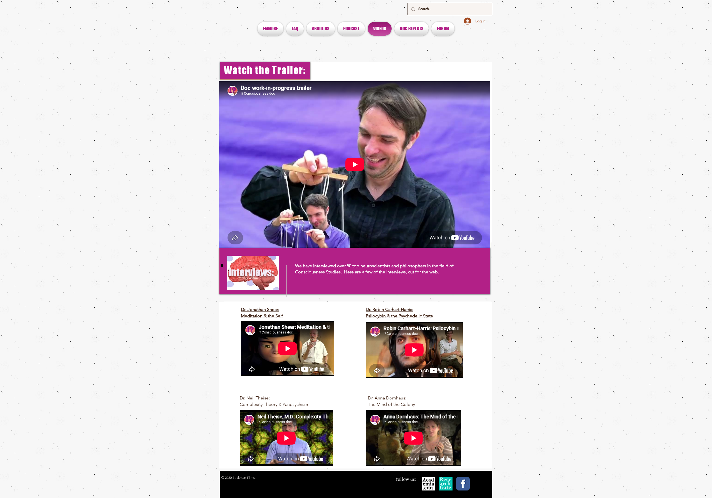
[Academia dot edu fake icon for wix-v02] (428, 483)
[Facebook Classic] (463, 483)
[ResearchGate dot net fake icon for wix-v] (446, 483)
